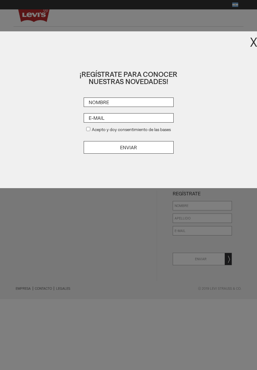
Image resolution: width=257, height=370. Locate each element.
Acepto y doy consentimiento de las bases (131, 129)
